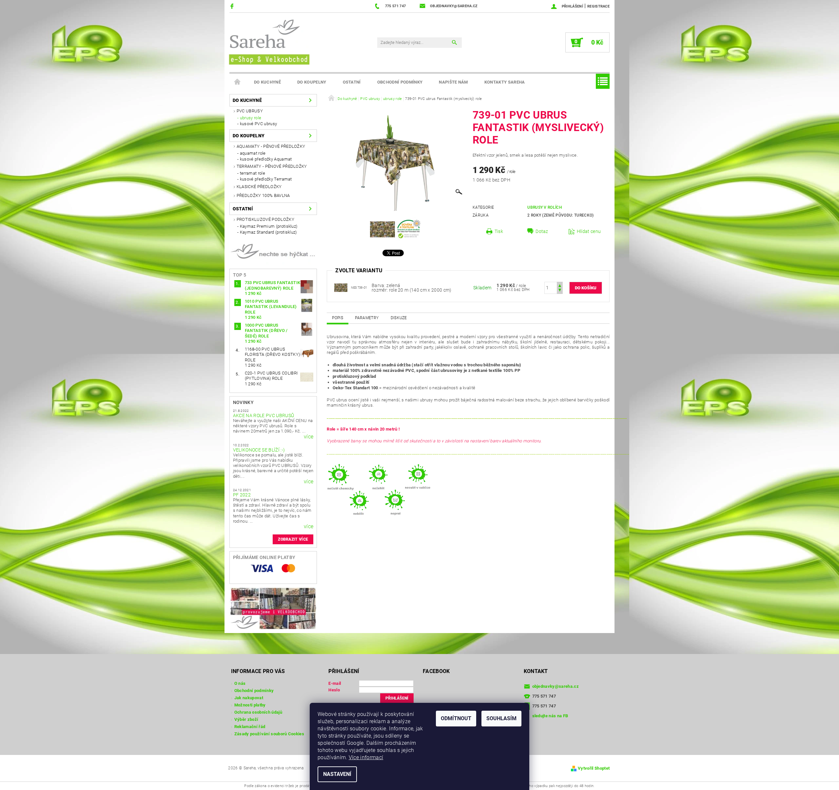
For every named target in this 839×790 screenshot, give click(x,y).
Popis (337, 318)
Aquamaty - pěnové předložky (271, 146)
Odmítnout (456, 718)
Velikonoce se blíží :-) (259, 450)
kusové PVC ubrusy (258, 123)
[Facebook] (232, 6)
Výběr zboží (246, 719)
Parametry (367, 318)
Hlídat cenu (589, 231)
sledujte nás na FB (550, 715)
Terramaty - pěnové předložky (272, 166)
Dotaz (542, 231)
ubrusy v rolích (544, 207)
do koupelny (311, 82)
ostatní (352, 82)
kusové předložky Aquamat (266, 159)
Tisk (499, 231)
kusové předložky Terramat (266, 179)
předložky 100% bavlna (263, 195)
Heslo (334, 689)
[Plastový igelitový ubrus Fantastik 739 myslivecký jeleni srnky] (340, 287)
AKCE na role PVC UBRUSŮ (263, 415)
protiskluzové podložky (265, 219)
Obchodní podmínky (399, 82)
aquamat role (253, 153)
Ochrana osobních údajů (258, 712)
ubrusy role (251, 117)
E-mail (334, 683)
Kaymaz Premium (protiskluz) (269, 226)
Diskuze (399, 318)
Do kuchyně (267, 82)
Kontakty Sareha (504, 82)
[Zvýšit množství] (560, 285)
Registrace (598, 6)
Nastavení (337, 774)
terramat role (252, 173)
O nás (240, 683)
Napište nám (453, 82)
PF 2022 (242, 494)
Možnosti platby (250, 705)
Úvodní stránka (237, 82)
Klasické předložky (259, 186)
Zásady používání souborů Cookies (269, 733)
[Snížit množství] (560, 291)
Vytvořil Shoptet (594, 768)
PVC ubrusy (250, 110)
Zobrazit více (293, 539)
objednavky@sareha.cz (555, 686)
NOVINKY (243, 402)
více (308, 436)
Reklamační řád (249, 726)
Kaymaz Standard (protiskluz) (268, 232)
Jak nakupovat (248, 697)
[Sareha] (268, 41)
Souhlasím (501, 718)
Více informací (366, 757)
